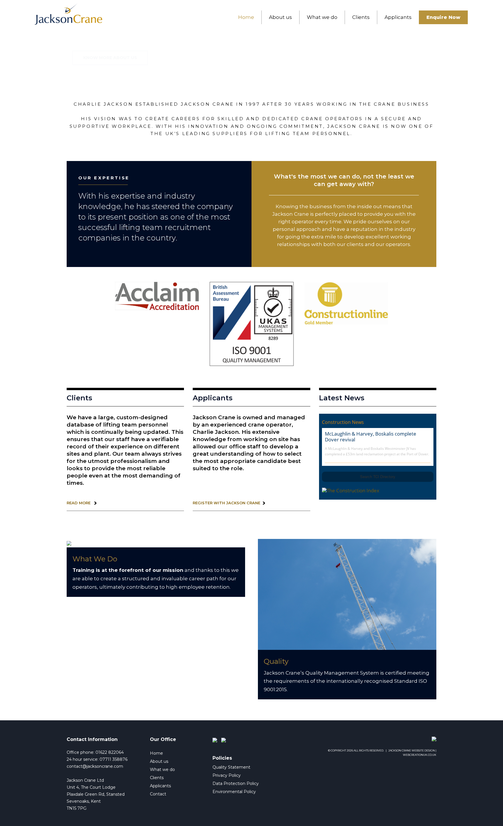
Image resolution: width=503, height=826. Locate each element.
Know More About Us (110, 57)
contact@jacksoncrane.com (95, 766)
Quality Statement (231, 767)
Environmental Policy (234, 791)
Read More (79, 502)
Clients (361, 17)
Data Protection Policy (235, 783)
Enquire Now (443, 17)
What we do (322, 17)
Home (246, 17)
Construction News (343, 422)
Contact (158, 794)
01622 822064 (109, 752)
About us (280, 17)
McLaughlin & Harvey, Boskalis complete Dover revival (370, 436)
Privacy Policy (226, 775)
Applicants (398, 17)
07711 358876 (113, 759)
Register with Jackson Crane (226, 502)
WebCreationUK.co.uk (419, 754)
